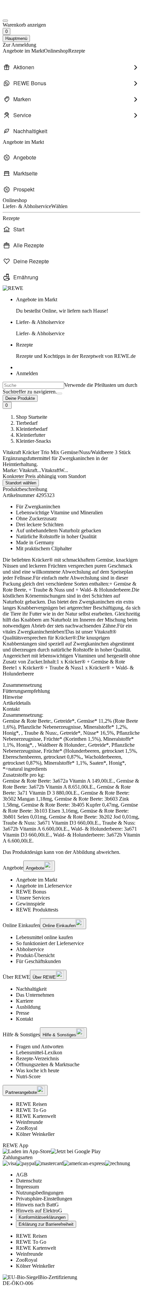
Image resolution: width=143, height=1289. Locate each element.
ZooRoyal (26, 1128)
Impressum (27, 1186)
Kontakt (24, 1019)
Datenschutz (29, 1180)
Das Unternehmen (35, 995)
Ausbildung (28, 1007)
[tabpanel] (71, 778)
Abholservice (30, 949)
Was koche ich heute (37, 1070)
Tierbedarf (27, 423)
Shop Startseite (31, 417)
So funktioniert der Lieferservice (50, 943)
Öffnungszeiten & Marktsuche (47, 1064)
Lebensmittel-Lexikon (39, 1052)
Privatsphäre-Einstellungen (44, 1198)
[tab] (71, 685)
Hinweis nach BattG (37, 1204)
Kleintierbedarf (32, 429)
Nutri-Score (28, 1076)
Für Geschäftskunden (38, 961)
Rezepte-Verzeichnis (37, 1058)
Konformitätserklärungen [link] (42, 1217)
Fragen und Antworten (40, 1046)
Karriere (24, 1001)
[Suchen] (59, 393)
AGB (22, 1174)
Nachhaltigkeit (31, 989)
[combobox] (33, 385)
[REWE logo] (13, 288)
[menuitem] (71, 67)
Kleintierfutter (30, 435)
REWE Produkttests (37, 909)
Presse (22, 1013)
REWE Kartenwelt (36, 1116)
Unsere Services (33, 898)
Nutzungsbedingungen (40, 1192)
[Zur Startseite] (25, 13)
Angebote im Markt (36, 880)
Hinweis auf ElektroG (39, 1210)
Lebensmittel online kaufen (44, 937)
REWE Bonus (31, 892)
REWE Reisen (31, 1104)
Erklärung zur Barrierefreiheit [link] (46, 1224)
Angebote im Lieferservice (44, 886)
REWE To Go (31, 1110)
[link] (78, 305)
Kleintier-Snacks (33, 441)
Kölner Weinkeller (35, 1134)
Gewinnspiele (30, 903)
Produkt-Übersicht (35, 955)
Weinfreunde (29, 1122)
